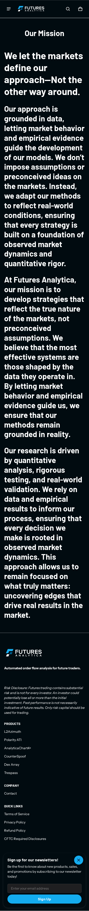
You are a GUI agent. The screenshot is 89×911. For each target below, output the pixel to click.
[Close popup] (78, 860)
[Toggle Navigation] (8, 8)
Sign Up (44, 899)
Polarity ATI (13, 740)
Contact (10, 793)
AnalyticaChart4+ (17, 748)
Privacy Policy (14, 822)
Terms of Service (16, 814)
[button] (67, 8)
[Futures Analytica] (31, 9)
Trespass (11, 773)
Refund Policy (14, 830)
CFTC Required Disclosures (25, 839)
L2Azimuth (12, 731)
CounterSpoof (15, 756)
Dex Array (11, 764)
